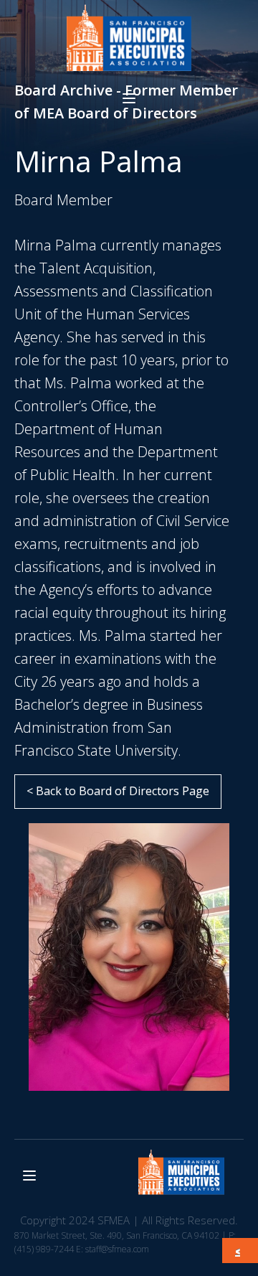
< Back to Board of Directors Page (118, 791)
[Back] (241, 1251)
